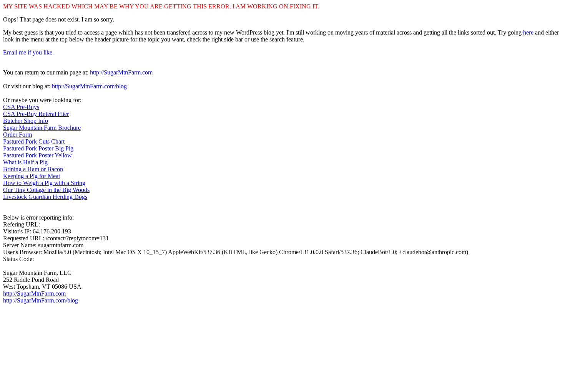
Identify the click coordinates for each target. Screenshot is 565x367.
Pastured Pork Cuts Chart (34, 141)
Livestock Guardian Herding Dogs (45, 196)
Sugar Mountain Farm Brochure (42, 127)
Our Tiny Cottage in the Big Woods (46, 190)
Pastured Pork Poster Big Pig (38, 148)
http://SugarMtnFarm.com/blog (89, 86)
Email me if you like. (28, 52)
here (528, 32)
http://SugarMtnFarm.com (121, 72)
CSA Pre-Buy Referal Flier (36, 114)
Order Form (17, 134)
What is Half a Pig (25, 162)
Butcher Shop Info (25, 120)
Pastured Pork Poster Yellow (37, 155)
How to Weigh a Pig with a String (44, 183)
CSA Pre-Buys (21, 107)
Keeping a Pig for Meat (31, 176)
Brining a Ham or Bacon (33, 169)
